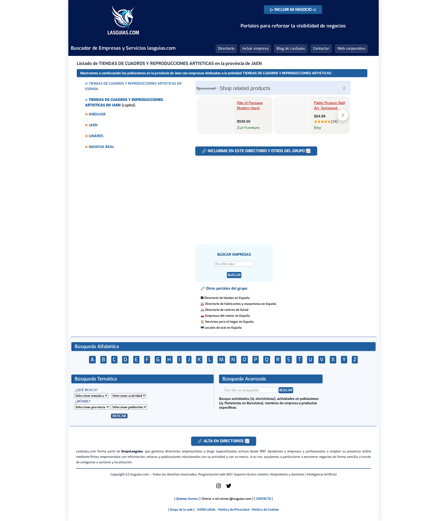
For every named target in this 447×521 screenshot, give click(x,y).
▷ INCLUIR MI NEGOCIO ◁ (293, 9)
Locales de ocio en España (223, 328)
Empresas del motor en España (227, 316)
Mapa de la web (181, 510)
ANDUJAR (97, 114)
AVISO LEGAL (206, 510)
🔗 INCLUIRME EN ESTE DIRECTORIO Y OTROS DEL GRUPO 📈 (256, 150)
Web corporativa (351, 48)
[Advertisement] (272, 197)
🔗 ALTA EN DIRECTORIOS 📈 (224, 441)
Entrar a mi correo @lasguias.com (226, 499)
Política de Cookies (265, 510)
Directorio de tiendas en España (227, 298)
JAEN (93, 125)
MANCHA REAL (101, 146)
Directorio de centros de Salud (226, 310)
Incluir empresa (255, 48)
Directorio (226, 48)
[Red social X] (229, 488)
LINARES (96, 136)
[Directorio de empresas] (123, 38)
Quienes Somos (187, 499)
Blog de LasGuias (291, 48)
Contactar (321, 48)
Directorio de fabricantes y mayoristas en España (240, 304)
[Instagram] (218, 488)
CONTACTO (263, 499)
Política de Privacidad (233, 510)
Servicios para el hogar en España (229, 322)
